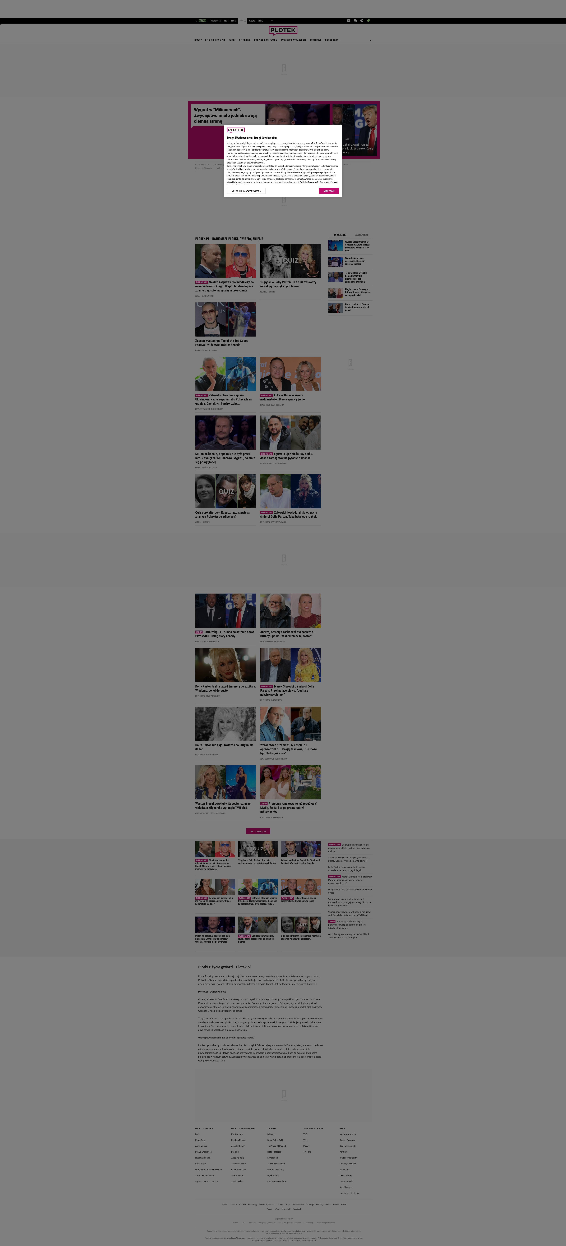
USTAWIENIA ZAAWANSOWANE (246, 191)
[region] (283, 161)
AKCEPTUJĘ (329, 191)
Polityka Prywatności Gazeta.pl (314, 182)
